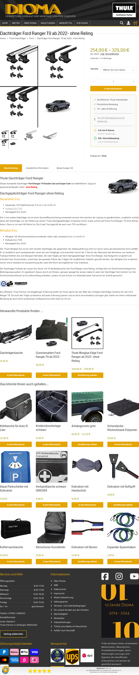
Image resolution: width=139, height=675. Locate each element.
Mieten (16, 23)
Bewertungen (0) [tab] (65, 168)
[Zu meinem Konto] (128, 23)
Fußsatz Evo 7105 (13, 208)
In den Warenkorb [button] (16, 375)
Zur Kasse (82, 23)
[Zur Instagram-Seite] (119, 576)
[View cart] (136, 23)
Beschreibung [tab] (11, 168)
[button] (6, 669)
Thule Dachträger (17, 38)
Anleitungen (48, 23)
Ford (31, 38)
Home (3, 38)
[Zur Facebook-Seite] (105, 576)
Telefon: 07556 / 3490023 (12, 613)
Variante (94, 68)
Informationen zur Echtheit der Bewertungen (104, 672)
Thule (90, 183)
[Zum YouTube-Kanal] (134, 576)
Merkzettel (65, 23)
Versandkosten (112, 54)
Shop (5, 23)
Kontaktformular (7, 617)
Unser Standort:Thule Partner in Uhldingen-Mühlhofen (18, 623)
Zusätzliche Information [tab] (37, 168)
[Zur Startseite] (69, 10)
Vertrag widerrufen (13, 634)
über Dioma (30, 23)
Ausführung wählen (87, 375)
